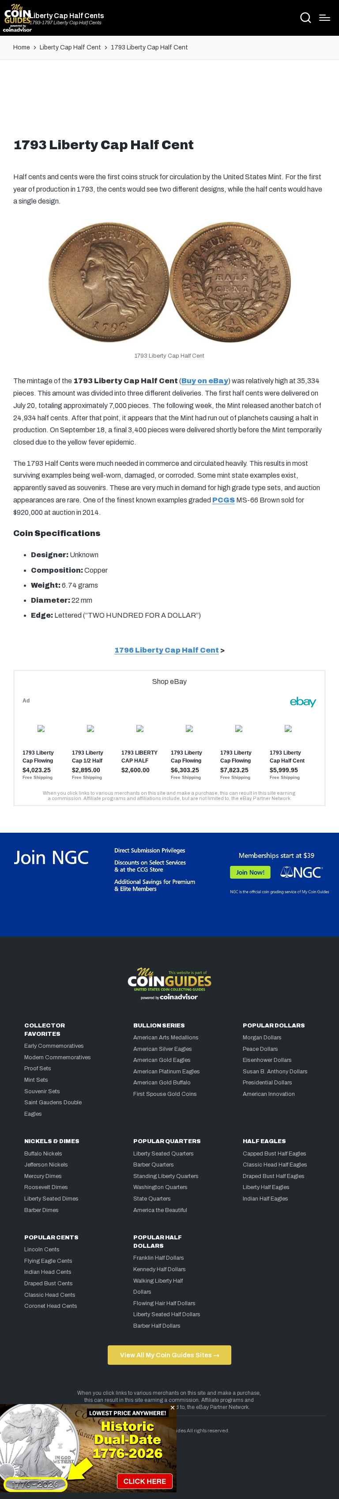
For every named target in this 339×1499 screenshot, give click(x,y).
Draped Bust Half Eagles (274, 1176)
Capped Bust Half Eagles (274, 1154)
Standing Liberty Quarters (166, 1176)
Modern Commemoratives (57, 1057)
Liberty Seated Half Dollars (166, 1314)
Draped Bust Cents (48, 1283)
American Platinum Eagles (166, 1072)
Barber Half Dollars (157, 1326)
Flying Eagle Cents (48, 1261)
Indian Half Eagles (265, 1199)
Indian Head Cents (48, 1272)
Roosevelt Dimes (46, 1187)
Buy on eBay (204, 381)
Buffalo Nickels (43, 1154)
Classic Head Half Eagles (275, 1165)
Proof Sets (37, 1068)
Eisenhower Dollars (267, 1060)
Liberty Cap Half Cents (67, 15)
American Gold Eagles (162, 1060)
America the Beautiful (160, 1210)
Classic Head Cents (49, 1295)
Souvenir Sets (42, 1091)
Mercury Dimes (43, 1176)
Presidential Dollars (267, 1083)
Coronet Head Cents (50, 1306)
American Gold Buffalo (162, 1083)
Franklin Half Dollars (158, 1258)
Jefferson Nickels (46, 1165)
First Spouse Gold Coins (165, 1094)
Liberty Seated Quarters (163, 1154)
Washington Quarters (160, 1187)
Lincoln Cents (42, 1249)
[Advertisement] (169, 102)
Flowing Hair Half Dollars (164, 1303)
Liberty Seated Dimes (51, 1199)
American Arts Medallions (166, 1038)
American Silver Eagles (162, 1049)
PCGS (223, 500)
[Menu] (324, 18)
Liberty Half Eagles (266, 1187)
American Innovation (269, 1094)
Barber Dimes (41, 1210)
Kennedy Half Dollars (159, 1269)
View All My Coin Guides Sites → (169, 1355)
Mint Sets (36, 1080)
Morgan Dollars (262, 1038)
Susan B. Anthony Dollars (275, 1072)
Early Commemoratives (54, 1046)
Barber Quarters (153, 1165)
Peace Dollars (260, 1049)
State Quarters (152, 1199)
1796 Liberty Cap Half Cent (166, 650)
